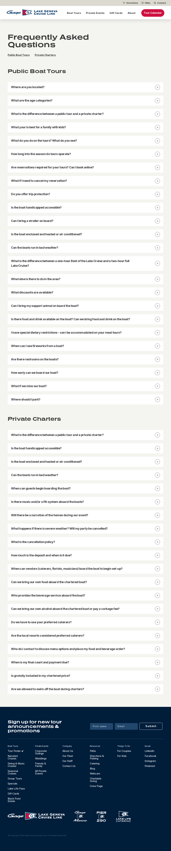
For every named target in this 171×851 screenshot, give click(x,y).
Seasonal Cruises (13, 772)
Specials (12, 783)
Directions (132, 3)
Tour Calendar (153, 12)
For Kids (122, 756)
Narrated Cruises (13, 757)
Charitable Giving (95, 779)
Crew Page (96, 786)
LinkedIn (149, 751)
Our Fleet (67, 756)
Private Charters (45, 55)
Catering (95, 763)
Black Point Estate (14, 799)
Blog (92, 768)
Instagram (150, 761)
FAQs (147, 3)
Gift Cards (116, 13)
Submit (150, 726)
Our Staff (67, 761)
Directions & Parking (97, 757)
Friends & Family (40, 764)
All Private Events (40, 772)
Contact (161, 3)
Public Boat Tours (19, 55)
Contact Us (68, 766)
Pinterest (150, 766)
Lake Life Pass (16, 788)
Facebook (150, 756)
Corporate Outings (41, 752)
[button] (85, 87)
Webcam (95, 773)
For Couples (124, 751)
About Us (67, 751)
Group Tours (15, 778)
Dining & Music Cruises (16, 764)
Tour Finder (14, 751)
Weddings (41, 758)
